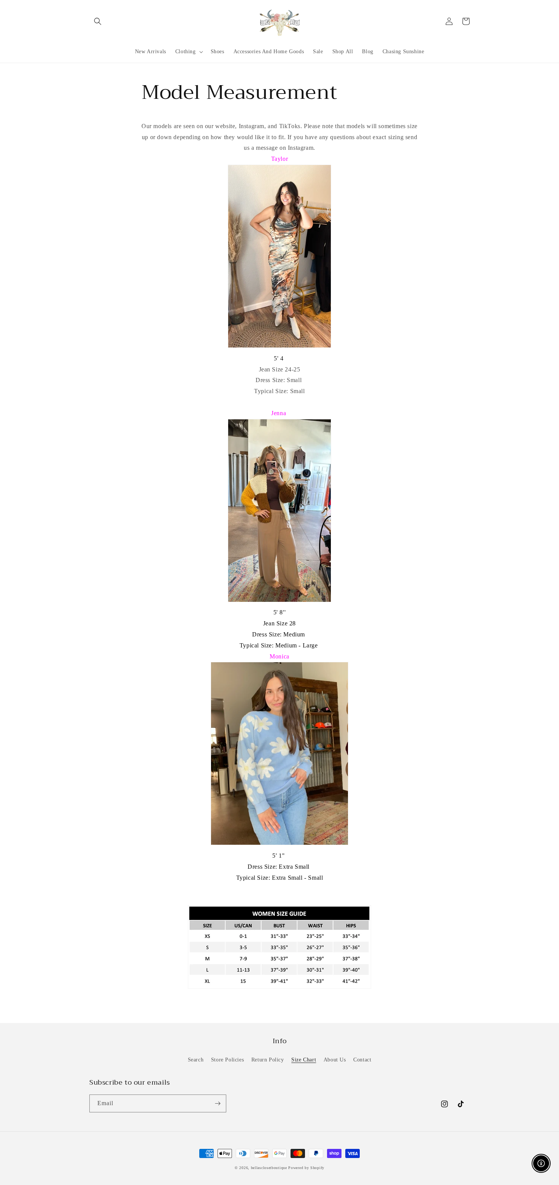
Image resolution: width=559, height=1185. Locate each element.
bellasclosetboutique (269, 1168)
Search (196, 1060)
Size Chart (303, 1060)
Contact (362, 1060)
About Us (335, 1060)
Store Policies (227, 1060)
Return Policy (267, 1060)
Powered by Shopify (306, 1168)
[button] (97, 21)
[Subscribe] (217, 1103)
